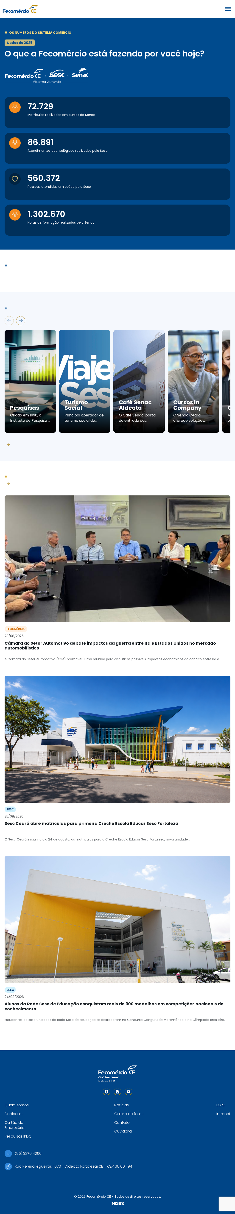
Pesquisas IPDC (18, 1136)
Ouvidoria (123, 1131)
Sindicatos (14, 1113)
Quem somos (17, 1105)
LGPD (220, 1105)
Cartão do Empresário (15, 1125)
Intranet (223, 1113)
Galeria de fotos (128, 1113)
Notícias (121, 1105)
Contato (122, 1122)
